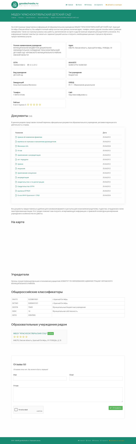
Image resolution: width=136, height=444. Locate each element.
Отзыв (15, 386)
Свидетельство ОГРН (25, 186)
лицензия (21, 168)
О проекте (99, 5)
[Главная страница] (24, 5)
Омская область (31, 17)
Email (71, 375)
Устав (19, 150)
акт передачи (22, 159)
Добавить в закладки (114, 5)
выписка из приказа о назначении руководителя (36, 141)
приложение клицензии (26, 173)
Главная (70, 5)
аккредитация (23, 177)
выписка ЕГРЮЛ (23, 191)
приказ (20, 164)
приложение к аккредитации (29, 155)
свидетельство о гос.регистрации (30, 182)
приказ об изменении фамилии (29, 137)
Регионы (89, 5)
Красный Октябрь (43, 17)
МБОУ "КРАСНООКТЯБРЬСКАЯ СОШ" (30, 333)
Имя (15, 375)
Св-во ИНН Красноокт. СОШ (28, 195)
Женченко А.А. (22, 146)
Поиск (79, 5)
